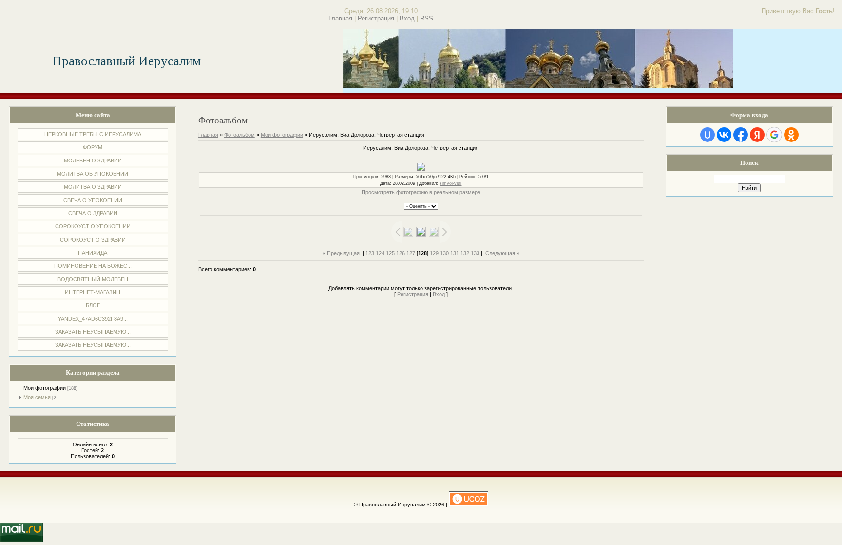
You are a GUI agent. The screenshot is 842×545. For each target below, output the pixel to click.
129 (434, 253)
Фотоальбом (239, 135)
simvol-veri (450, 183)
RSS (426, 18)
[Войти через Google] (774, 134)
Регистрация (376, 18)
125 (390, 253)
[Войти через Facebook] (740, 134)
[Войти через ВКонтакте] (724, 134)
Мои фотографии (44, 388)
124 (380, 253)
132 (464, 253)
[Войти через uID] (707, 134)
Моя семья (37, 397)
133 (475, 253)
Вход (407, 18)
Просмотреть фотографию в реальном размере (421, 192)
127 (410, 253)
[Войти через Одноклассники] (791, 134)
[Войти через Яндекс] (757, 134)
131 (454, 253)
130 (444, 253)
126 (400, 253)
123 (369, 253)
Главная (340, 18)
